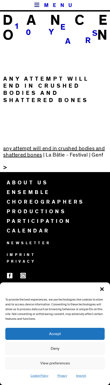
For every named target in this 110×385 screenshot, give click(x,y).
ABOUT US (28, 182)
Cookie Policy (39, 375)
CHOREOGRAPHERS (46, 202)
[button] (102, 289)
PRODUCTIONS (36, 211)
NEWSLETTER (29, 243)
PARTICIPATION (39, 221)
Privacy (62, 375)
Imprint (81, 375)
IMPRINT (21, 255)
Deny (55, 349)
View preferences (55, 363)
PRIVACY (21, 261)
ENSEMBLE (28, 192)
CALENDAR (28, 231)
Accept (55, 334)
